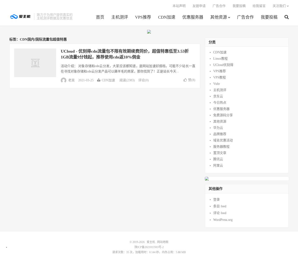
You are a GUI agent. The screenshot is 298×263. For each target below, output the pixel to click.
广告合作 (245, 17)
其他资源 (218, 17)
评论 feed (219, 213)
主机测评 (119, 17)
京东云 (218, 96)
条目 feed (219, 206)
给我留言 (259, 6)
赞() (191, 80)
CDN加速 (166, 17)
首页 (100, 17)
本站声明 (179, 6)
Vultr (216, 83)
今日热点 (219, 102)
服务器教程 (221, 146)
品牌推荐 (219, 134)
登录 (216, 199)
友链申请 (199, 6)
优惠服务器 (192, 17)
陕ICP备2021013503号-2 (149, 247)
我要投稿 (269, 17)
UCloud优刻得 (223, 65)
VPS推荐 (143, 17)
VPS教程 (219, 77)
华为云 (218, 128)
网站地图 (162, 242)
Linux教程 (220, 58)
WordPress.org (223, 220)
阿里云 (218, 165)
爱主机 (20, 16)
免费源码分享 (223, 115)
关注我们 (279, 6)
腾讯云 (218, 159)
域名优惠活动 (223, 140)
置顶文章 (219, 153)
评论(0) (143, 80)
